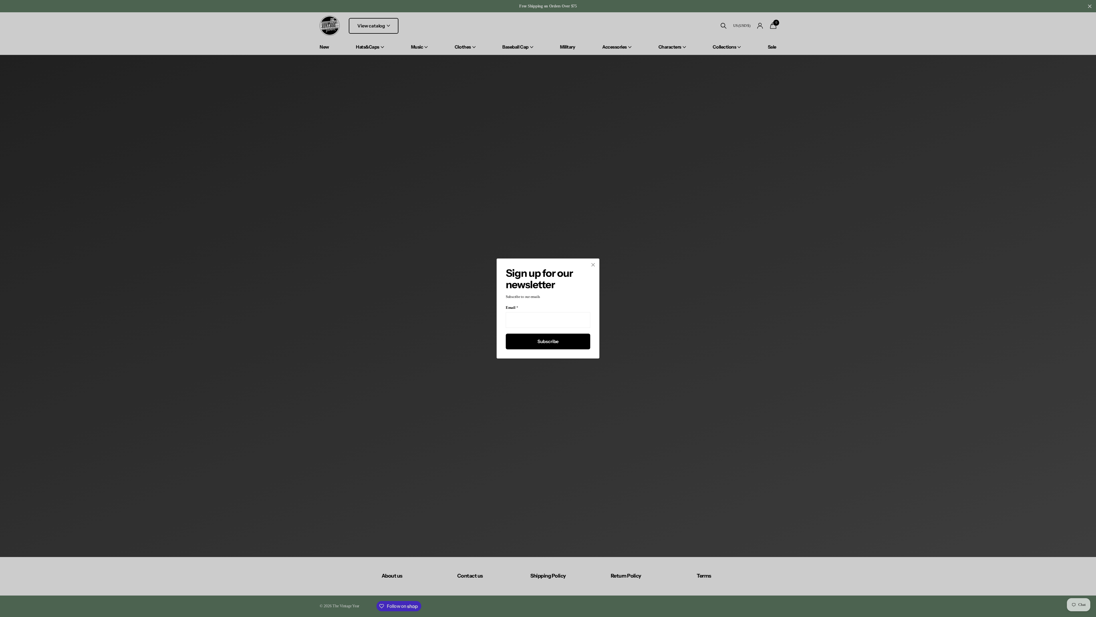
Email (512, 308)
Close (593, 265)
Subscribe (548, 341)
